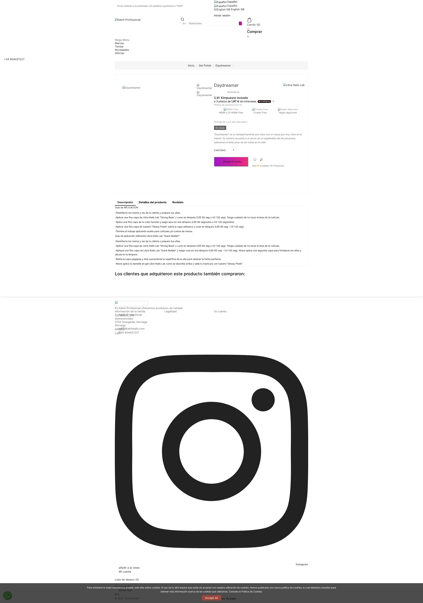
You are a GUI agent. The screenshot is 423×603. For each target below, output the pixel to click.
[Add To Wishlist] (254, 160)
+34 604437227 (129, 332)
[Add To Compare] (261, 160)
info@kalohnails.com (132, 328)
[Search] (240, 23)
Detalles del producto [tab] (153, 202)
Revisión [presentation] (177, 202)
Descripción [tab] (125, 202)
